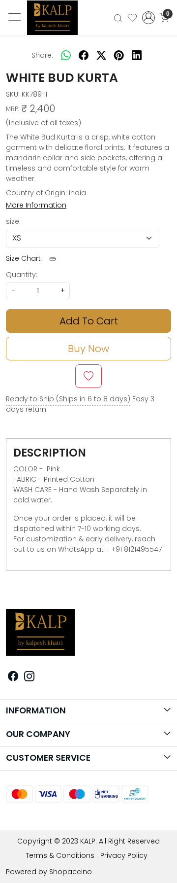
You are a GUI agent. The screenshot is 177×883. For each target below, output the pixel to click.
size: (13, 221)
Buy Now (88, 348)
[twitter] (101, 55)
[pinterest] (119, 55)
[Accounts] (148, 17)
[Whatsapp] (66, 55)
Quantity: (21, 275)
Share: (42, 55)
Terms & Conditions (60, 855)
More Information (36, 205)
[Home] (56, 20)
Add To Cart (88, 321)
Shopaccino (70, 872)
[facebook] (83, 55)
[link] (118, 17)
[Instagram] (29, 677)
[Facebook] (13, 677)
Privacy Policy (124, 855)
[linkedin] (137, 55)
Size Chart (24, 258)
